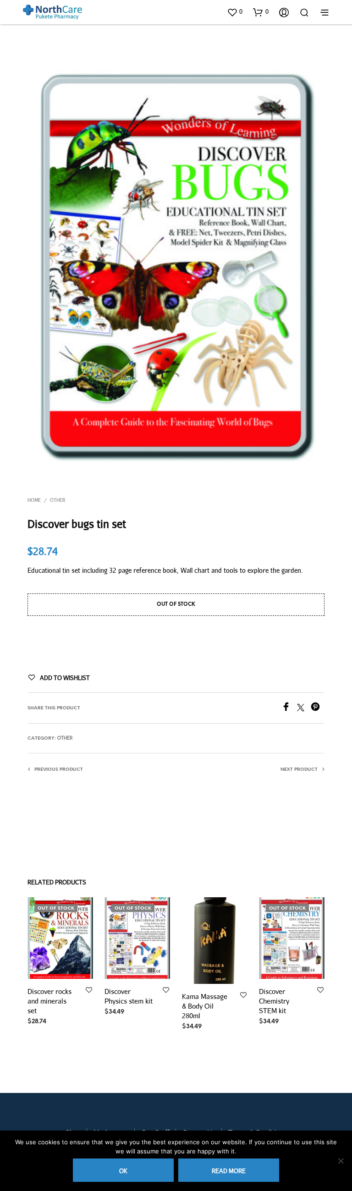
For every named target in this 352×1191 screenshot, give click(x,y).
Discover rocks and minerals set (50, 1001)
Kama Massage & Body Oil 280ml (204, 1006)
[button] (234, 11)
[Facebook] (289, 708)
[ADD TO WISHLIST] (89, 990)
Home (34, 500)
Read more (229, 1171)
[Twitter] (304, 708)
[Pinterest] (317, 708)
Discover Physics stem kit (128, 996)
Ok (123, 1171)
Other (57, 500)
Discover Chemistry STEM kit (274, 1001)
